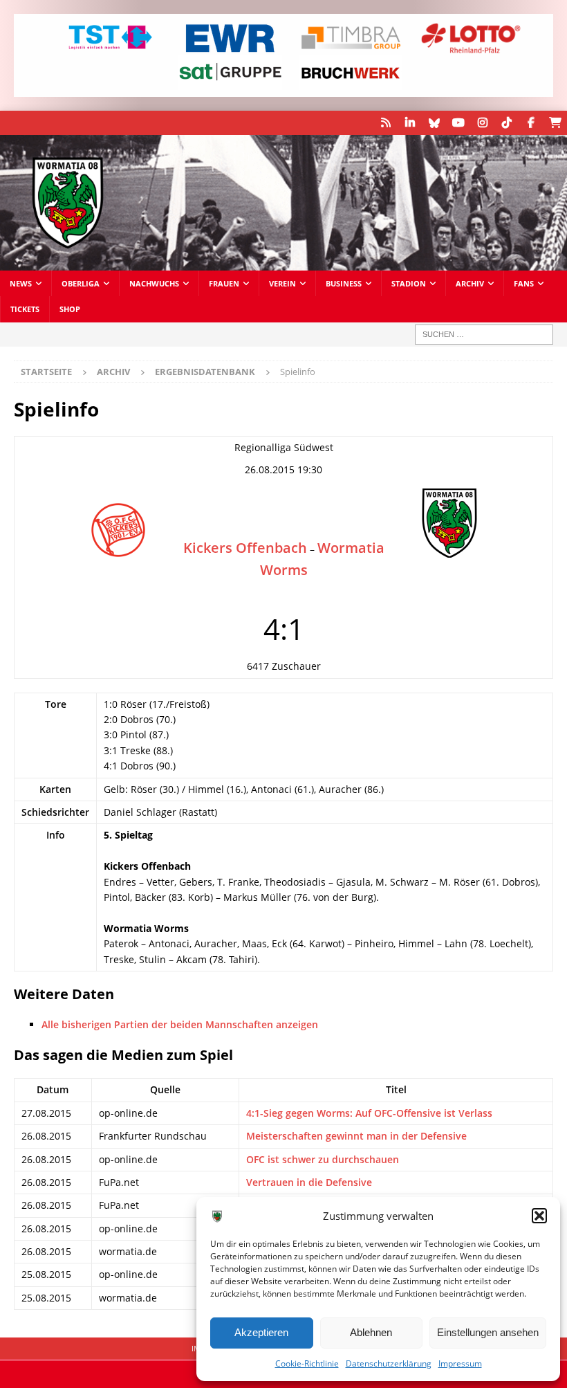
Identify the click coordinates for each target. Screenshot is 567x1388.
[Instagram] (482, 123)
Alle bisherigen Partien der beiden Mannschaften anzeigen (179, 1024)
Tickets (24, 309)
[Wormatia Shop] (555, 123)
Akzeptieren (261, 1332)
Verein (282, 283)
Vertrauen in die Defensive (309, 1182)
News (21, 283)
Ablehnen (371, 1332)
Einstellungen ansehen (488, 1332)
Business (344, 283)
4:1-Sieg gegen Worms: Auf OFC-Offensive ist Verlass (369, 1113)
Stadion (408, 283)
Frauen (224, 283)
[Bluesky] (434, 123)
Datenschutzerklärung (388, 1363)
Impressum (460, 1363)
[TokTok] (506, 123)
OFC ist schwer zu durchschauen (322, 1159)
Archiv (470, 283)
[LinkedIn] (410, 123)
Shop (69, 309)
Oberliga (81, 283)
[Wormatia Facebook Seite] (531, 123)
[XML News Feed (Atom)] (385, 123)
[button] (539, 1216)
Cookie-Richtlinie (307, 1363)
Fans (524, 283)
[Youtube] (458, 123)
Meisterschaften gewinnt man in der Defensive (356, 1135)
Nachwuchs (154, 283)
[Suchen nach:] (484, 335)
